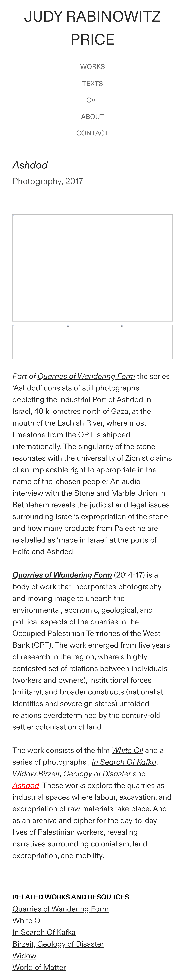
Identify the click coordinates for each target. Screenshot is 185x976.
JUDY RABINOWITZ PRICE (92, 28)
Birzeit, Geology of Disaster (58, 944)
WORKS (92, 66)
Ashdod (25, 785)
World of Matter (39, 967)
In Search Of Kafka (124, 762)
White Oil (127, 750)
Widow (24, 774)
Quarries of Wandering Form (86, 376)
